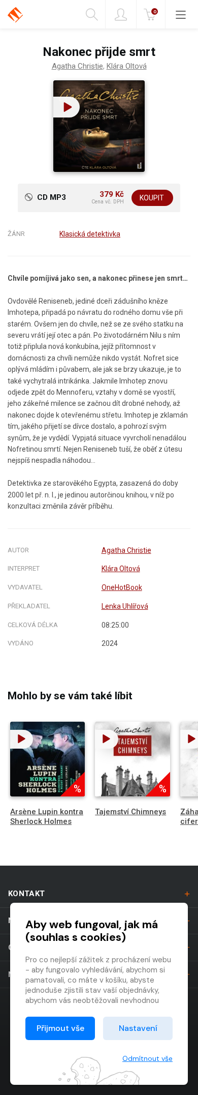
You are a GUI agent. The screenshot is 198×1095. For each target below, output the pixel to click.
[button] (66, 107)
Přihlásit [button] (121, 14)
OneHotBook (122, 587)
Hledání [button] (96, 14)
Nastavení (138, 1028)
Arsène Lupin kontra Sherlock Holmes (46, 816)
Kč (154, 11)
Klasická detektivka (89, 234)
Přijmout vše (60, 1028)
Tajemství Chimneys (130, 811)
